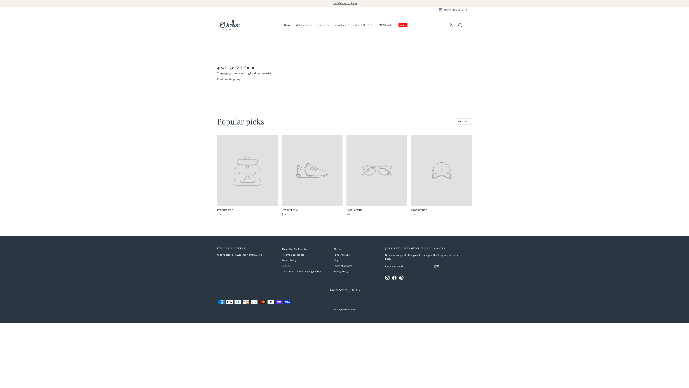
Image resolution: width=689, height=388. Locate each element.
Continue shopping (228, 79)
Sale (403, 25)
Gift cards (338, 249)
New (287, 25)
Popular (385, 25)
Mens (322, 25)
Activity (362, 25)
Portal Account (342, 255)
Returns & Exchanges (293, 255)
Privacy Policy (341, 271)
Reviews (286, 266)
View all (463, 121)
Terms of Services (343, 266)
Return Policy (289, 260)
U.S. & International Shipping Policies (301, 271)
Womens (303, 25)
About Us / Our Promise (294, 249)
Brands (341, 25)
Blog (336, 260)
